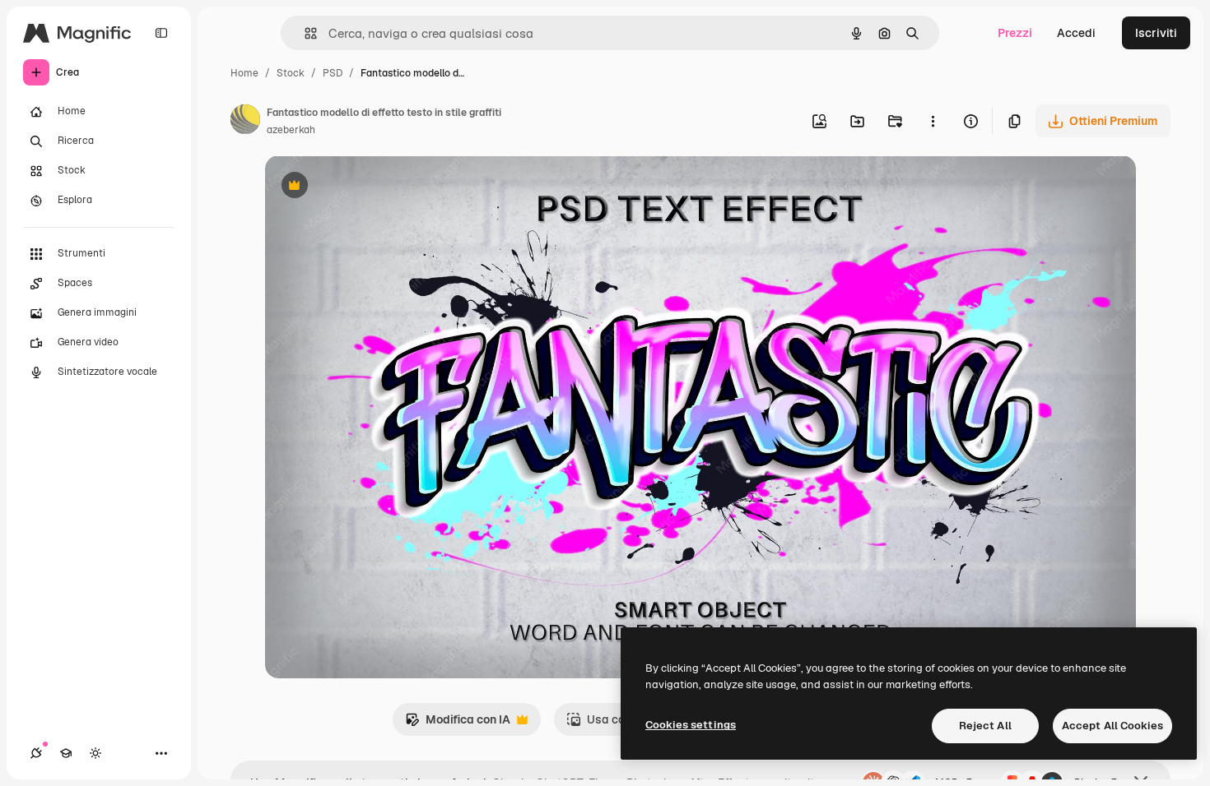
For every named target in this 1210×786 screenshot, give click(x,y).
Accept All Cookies (1112, 726)
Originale (373, 187)
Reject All (985, 726)
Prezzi (1015, 32)
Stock (291, 73)
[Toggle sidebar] (161, 33)
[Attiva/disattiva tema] (95, 753)
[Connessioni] (36, 753)
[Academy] (66, 753)
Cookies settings (690, 725)
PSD (332, 73)
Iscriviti (1156, 32)
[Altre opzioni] (932, 120)
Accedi (1076, 32)
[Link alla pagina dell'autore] (245, 121)
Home (244, 73)
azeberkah (291, 129)
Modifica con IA (457, 724)
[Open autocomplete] (304, 33)
